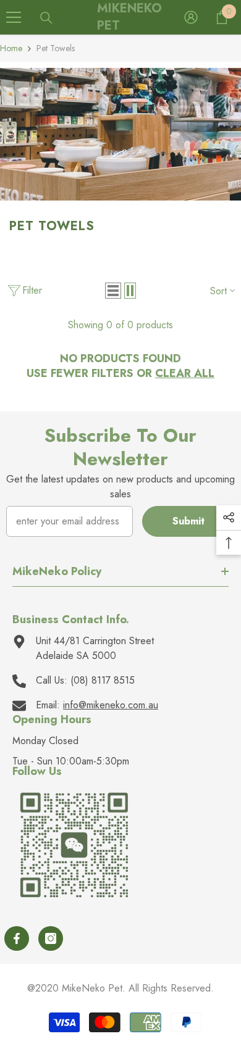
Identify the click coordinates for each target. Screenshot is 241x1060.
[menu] (13, 17)
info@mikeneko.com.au (110, 705)
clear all (184, 373)
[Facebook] (16, 938)
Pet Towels (55, 48)
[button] (113, 291)
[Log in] (191, 17)
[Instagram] (50, 938)
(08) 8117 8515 (102, 680)
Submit (188, 521)
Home (11, 48)
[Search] (46, 17)
